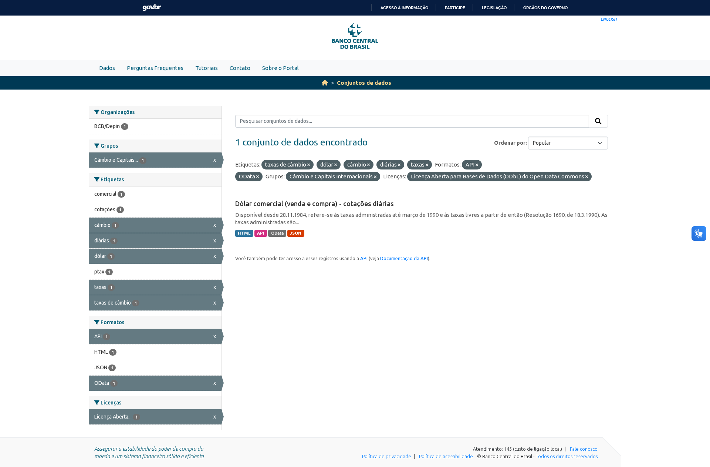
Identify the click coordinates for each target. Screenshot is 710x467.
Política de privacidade (386, 456)
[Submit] (598, 121)
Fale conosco (584, 448)
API (260, 233)
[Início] (325, 83)
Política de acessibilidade (446, 456)
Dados (107, 68)
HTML (244, 233)
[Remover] (308, 165)
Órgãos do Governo (545, 7)
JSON (295, 233)
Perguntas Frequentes (155, 68)
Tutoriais (206, 68)
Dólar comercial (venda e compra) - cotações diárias (314, 203)
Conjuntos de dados (364, 83)
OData (277, 233)
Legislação (494, 7)
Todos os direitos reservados (567, 456)
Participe (455, 7)
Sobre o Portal (280, 68)
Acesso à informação (404, 7)
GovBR (151, 7)
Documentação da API (404, 258)
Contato (240, 68)
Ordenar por (509, 143)
